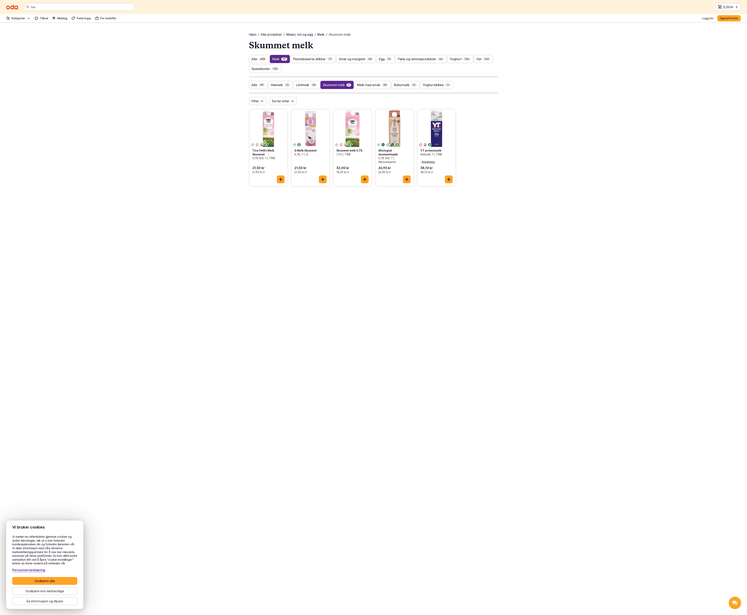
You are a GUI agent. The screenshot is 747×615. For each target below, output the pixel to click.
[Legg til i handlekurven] (281, 179)
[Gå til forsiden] (12, 7)
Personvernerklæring (28, 570)
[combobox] (81, 7)
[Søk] (28, 7)
